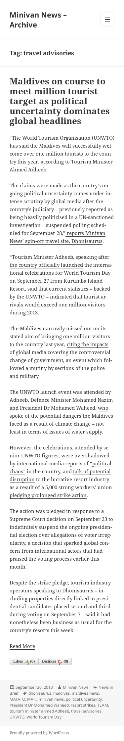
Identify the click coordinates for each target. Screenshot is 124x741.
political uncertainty (84, 699)
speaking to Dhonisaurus (63, 590)
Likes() (24, 661)
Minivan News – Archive (38, 19)
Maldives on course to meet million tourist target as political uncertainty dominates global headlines (60, 101)
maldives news (85, 693)
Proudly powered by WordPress (39, 733)
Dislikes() (55, 661)
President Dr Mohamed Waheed (39, 705)
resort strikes (83, 705)
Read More (22, 646)
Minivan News (76, 687)
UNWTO (17, 717)
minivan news (51, 699)
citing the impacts (87, 344)
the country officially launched (46, 264)
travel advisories (86, 711)
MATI (32, 699)
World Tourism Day (44, 717)
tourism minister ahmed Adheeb (39, 711)
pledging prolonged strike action (48, 495)
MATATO (17, 699)
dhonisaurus (39, 693)
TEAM (102, 705)
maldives (61, 693)
